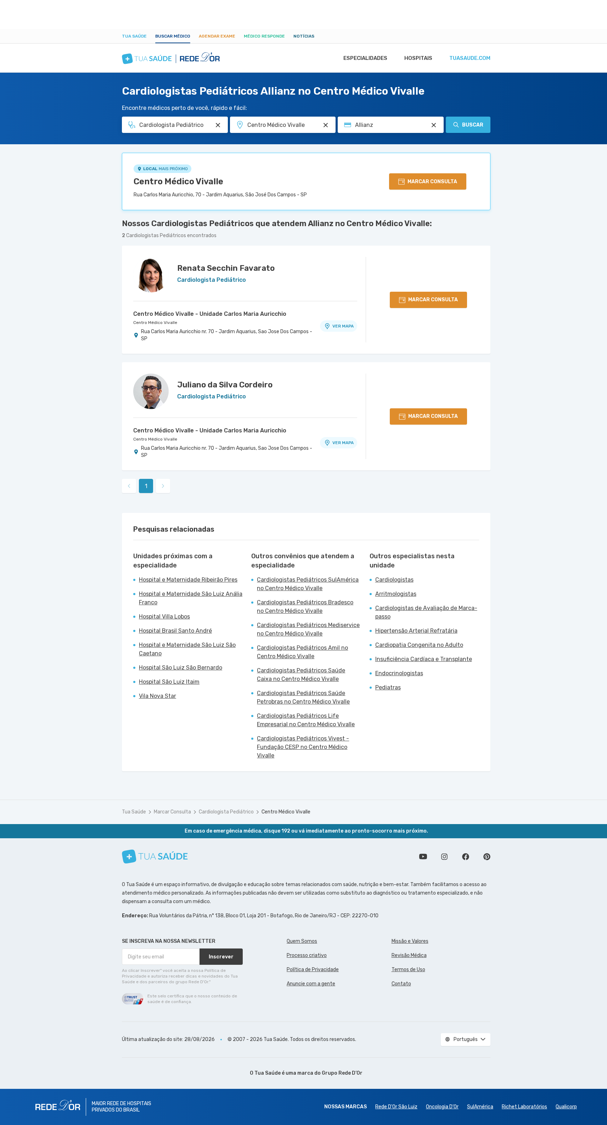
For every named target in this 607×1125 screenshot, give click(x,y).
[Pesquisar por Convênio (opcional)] (433, 125)
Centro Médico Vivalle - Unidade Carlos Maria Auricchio (209, 313)
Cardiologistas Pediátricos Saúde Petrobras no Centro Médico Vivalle (303, 697)
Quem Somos (302, 941)
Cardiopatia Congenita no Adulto (419, 645)
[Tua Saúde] (155, 856)
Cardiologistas (394, 579)
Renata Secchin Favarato (226, 268)
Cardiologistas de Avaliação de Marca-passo (426, 612)
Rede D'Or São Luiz (396, 1107)
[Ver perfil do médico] (151, 274)
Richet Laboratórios (524, 1107)
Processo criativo (307, 955)
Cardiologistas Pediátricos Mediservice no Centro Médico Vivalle (308, 629)
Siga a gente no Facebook (465, 856)
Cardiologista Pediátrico (226, 812)
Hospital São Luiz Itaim (169, 681)
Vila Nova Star (157, 696)
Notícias (303, 36)
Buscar (472, 125)
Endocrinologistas (399, 673)
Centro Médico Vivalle (178, 181)
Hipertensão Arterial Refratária (416, 630)
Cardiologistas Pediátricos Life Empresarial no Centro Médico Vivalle (306, 720)
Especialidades (365, 58)
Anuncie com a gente (311, 984)
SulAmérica (480, 1107)
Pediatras (388, 687)
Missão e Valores (410, 941)
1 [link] (146, 486)
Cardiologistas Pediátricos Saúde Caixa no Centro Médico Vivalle (301, 674)
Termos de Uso (408, 970)
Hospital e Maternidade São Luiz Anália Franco (190, 598)
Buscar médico (172, 36)
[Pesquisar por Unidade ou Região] (325, 125)
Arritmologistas (395, 594)
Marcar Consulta (172, 812)
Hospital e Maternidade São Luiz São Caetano (187, 649)
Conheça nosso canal (423, 856)
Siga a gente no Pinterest (486, 856)
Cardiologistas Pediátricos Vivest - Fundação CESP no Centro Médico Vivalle (303, 747)
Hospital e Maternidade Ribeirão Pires (188, 579)
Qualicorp (566, 1107)
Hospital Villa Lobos (164, 616)
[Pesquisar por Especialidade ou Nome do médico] (218, 125)
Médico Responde (264, 36)
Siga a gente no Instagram (444, 856)
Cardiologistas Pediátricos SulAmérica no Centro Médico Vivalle (308, 584)
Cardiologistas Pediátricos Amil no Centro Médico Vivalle (302, 652)
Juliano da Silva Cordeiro (224, 385)
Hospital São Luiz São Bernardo (180, 667)
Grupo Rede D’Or (342, 1073)
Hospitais (418, 58)
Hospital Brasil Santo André (175, 630)
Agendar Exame (217, 36)
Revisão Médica (409, 955)
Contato (401, 984)
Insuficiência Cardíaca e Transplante (423, 659)
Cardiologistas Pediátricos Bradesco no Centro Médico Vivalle (305, 606)
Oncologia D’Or (442, 1107)
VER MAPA (343, 326)
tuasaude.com (469, 58)
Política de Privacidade (313, 970)
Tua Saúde (134, 36)
